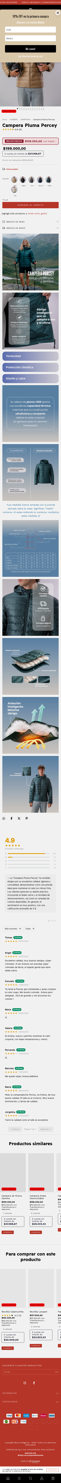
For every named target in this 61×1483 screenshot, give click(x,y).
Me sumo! (30, 49)
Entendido (52, 1470)
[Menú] (19, 1478)
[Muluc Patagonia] (8, 1478)
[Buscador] (30, 1478)
